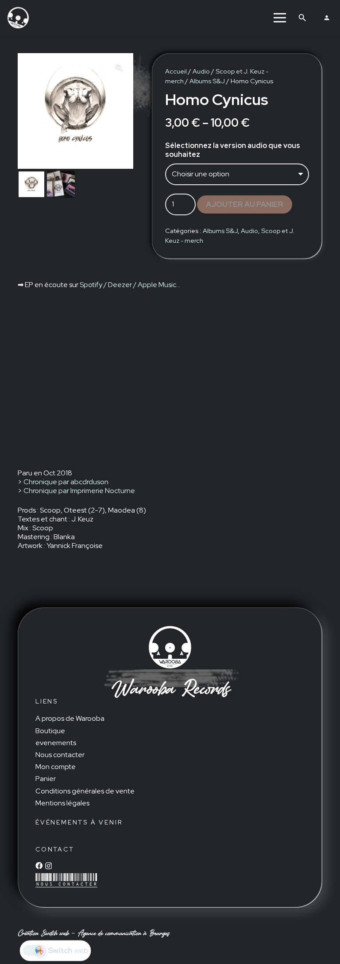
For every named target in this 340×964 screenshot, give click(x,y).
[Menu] (280, 18)
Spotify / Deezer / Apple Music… (130, 284)
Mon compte (55, 766)
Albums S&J (207, 81)
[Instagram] (48, 866)
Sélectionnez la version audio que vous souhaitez (232, 150)
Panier (45, 778)
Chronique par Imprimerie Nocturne (79, 490)
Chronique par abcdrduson (65, 481)
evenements (55, 742)
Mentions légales (62, 803)
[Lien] (18, 18)
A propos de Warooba (69, 718)
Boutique (50, 730)
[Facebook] (38, 865)
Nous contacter (60, 754)
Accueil (176, 71)
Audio (201, 71)
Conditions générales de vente (85, 791)
